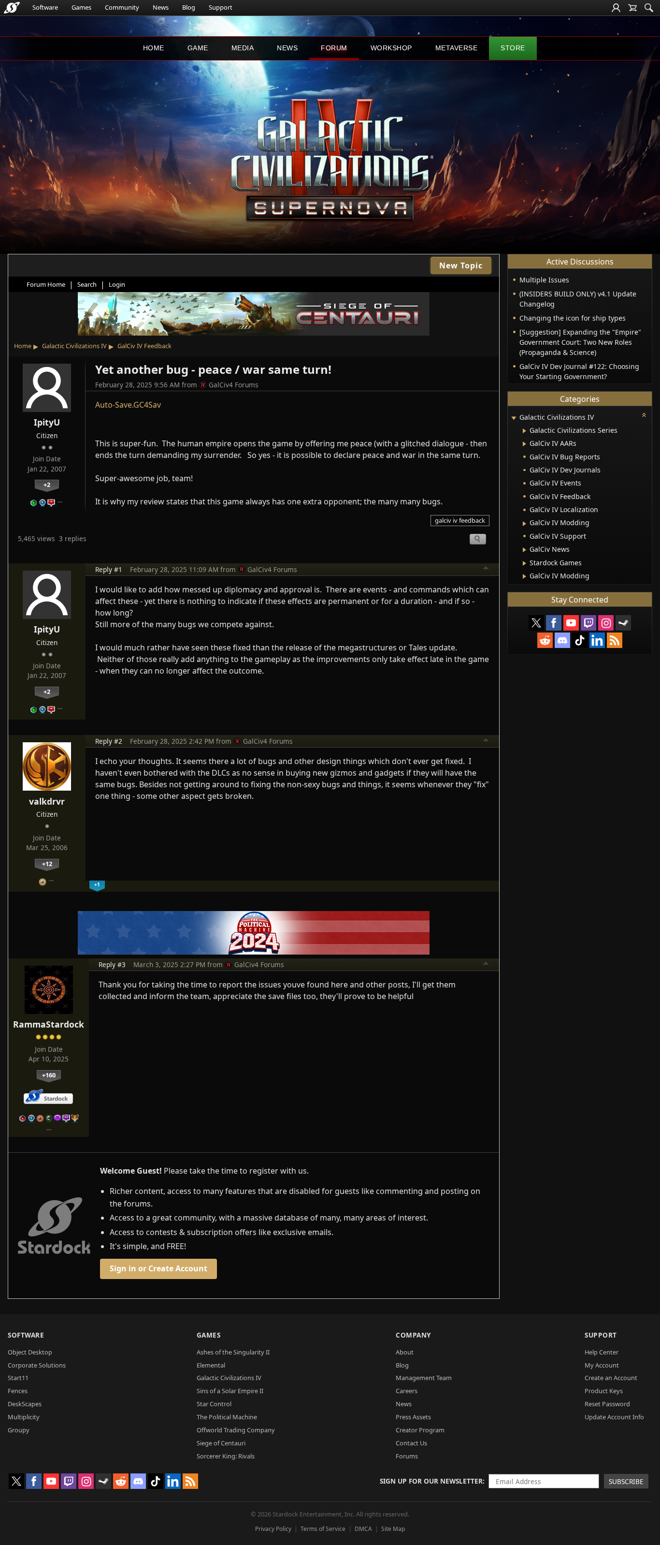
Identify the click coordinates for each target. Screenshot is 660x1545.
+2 (46, 484)
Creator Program (420, 1430)
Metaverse (456, 48)
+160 (49, 1075)
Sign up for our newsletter (431, 1481)
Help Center (601, 1352)
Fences (18, 1390)
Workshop (391, 48)
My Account (602, 1365)
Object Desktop (30, 1352)
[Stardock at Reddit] (545, 640)
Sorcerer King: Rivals (226, 1456)
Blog (188, 7)
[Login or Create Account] (616, 7)
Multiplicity (24, 1417)
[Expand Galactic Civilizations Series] (524, 430)
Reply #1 (108, 569)
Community (122, 7)
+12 (47, 863)
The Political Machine (227, 1417)
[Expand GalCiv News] (524, 549)
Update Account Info (614, 1417)
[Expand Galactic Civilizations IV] (513, 418)
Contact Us (411, 1443)
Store (513, 48)
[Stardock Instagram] (606, 623)
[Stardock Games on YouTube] (571, 623)
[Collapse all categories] (644, 415)
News (161, 7)
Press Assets (413, 1417)
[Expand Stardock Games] (524, 563)
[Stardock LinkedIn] (597, 640)
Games (81, 7)
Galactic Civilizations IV (74, 345)
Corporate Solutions (37, 1365)
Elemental (211, 1365)
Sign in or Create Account (158, 1268)
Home (153, 48)
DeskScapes (25, 1403)
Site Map (393, 1529)
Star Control (214, 1403)
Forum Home (46, 284)
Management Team (424, 1377)
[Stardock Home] (12, 8)
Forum (334, 48)
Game (197, 48)
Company (413, 1334)
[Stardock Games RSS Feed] (614, 640)
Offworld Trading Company (236, 1430)
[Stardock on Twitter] (536, 623)
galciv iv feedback (460, 520)
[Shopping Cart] (632, 7)
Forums (407, 1456)
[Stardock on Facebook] (553, 623)
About (405, 1352)
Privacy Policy (273, 1529)
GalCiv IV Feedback (144, 345)
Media (242, 48)
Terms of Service (323, 1529)
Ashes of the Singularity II (233, 1352)
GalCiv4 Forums (233, 384)
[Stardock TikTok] (579, 640)
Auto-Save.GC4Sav (128, 404)
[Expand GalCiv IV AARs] (524, 443)
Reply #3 (112, 964)
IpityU (47, 422)
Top (486, 569)
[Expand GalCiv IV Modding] (524, 523)
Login (117, 284)
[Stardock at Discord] (562, 640)
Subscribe (626, 1481)
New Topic (461, 265)
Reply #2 (108, 741)
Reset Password (607, 1403)
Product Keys (604, 1390)
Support (220, 7)
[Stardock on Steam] (623, 623)
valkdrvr (47, 801)
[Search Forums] (649, 7)
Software (45, 7)
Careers (406, 1390)
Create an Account (611, 1377)
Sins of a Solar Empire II (230, 1390)
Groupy (18, 1430)
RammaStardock (48, 1024)
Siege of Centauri (221, 1443)
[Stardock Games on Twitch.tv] (588, 623)
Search (87, 284)
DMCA (363, 1529)
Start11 (18, 1377)
